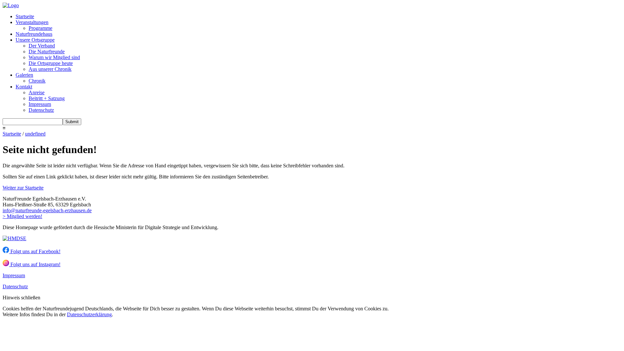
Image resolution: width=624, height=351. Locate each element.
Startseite (25, 16)
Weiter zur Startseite (23, 187)
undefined (35, 133)
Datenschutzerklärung (89, 314)
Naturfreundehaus (34, 34)
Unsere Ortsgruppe (35, 40)
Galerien (24, 75)
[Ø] (13, 210)
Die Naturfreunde (47, 51)
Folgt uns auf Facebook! (34, 251)
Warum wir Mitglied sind (54, 57)
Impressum (40, 104)
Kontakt (24, 86)
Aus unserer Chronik (50, 69)
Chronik (37, 81)
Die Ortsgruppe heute (51, 63)
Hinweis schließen (21, 297)
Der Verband (42, 45)
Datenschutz (41, 110)
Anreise (37, 92)
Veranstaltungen (32, 22)
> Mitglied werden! (22, 216)
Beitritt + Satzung (47, 98)
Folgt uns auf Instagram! (34, 264)
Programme (40, 28)
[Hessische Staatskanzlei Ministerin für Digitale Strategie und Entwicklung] (14, 238)
